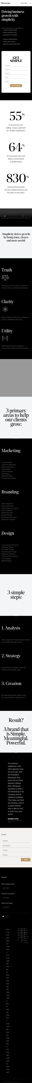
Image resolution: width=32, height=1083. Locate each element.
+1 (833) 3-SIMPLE (23, 3)
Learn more (6, 888)
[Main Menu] (30, 3)
